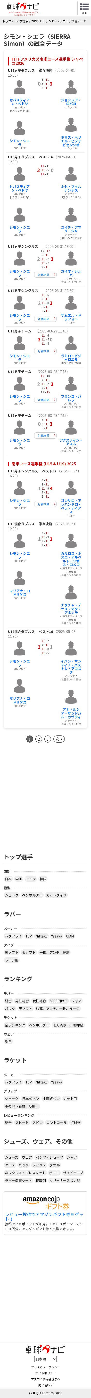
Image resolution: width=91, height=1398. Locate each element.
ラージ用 (11, 960)
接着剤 (41, 1180)
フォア (76, 1000)
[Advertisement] (45, 796)
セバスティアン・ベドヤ (19, 101)
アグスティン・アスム (71, 442)
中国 (18, 878)
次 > (59, 739)
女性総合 (39, 1000)
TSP (28, 936)
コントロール (56, 1122)
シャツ (72, 1157)
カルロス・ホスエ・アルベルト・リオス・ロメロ (71, 559)
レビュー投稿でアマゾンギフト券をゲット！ (44, 1217)
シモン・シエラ (19, 142)
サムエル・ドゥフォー (71, 317)
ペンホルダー (32, 895)
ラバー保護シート (18, 1180)
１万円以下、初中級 (68, 1025)
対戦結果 (43, 275)
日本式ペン (30, 1098)
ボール (54, 1172)
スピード (22, 1122)
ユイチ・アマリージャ (71, 229)
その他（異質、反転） (22, 1106)
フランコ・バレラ (71, 398)
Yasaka (56, 936)
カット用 (70, 1098)
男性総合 (22, 1000)
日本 (8, 878)
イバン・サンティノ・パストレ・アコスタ (71, 667)
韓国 (43, 878)
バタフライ (13, 936)
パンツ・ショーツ (49, 1157)
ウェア (27, 1157)
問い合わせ (45, 1385)
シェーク (11, 895)
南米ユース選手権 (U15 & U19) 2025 (44, 464)
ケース (10, 1165)
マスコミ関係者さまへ (45, 1379)
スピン (38, 1122)
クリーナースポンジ (65, 1180)
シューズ (11, 1157)
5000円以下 (59, 1000)
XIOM (70, 936)
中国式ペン (51, 1098)
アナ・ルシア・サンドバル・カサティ (71, 713)
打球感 (75, 1122)
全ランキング (15, 1025)
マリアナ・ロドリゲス (19, 592)
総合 (8, 1000)
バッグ (23, 1165)
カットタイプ (56, 895)
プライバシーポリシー (45, 1367)
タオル (55, 1165)
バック (10, 1008)
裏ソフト (11, 952)
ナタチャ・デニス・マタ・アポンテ (71, 609)
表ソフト (29, 952)
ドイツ (31, 878)
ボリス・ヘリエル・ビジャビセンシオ (71, 141)
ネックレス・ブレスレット (25, 1172)
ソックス (39, 1165)
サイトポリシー (45, 1373)
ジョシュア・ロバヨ (71, 101)
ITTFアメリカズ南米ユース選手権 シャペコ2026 (47, 61)
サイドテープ (73, 1172)
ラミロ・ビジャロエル (71, 357)
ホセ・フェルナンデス (71, 188)
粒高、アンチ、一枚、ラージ (58, 1008)
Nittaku (41, 936)
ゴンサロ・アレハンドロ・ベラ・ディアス (71, 506)
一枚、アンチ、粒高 (54, 952)
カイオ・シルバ (71, 273)
